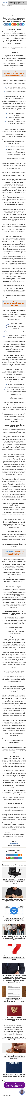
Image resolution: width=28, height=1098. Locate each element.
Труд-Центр (6, 2)
